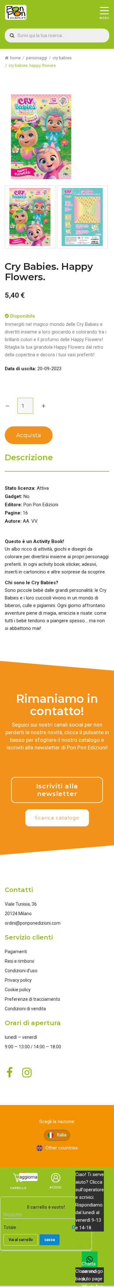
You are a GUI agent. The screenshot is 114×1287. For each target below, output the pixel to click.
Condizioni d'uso (21, 970)
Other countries (61, 1148)
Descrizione (29, 458)
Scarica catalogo (57, 818)
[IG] (75, 763)
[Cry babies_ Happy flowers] (30, 217)
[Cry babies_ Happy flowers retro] (82, 217)
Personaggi (36, 57)
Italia (60, 1135)
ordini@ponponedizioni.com (32, 923)
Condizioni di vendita (25, 1008)
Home (15, 57)
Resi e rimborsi (19, 961)
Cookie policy (18, 989)
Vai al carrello (21, 1240)
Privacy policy (18, 980)
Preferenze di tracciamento (32, 999)
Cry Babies (62, 57)
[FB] (51, 763)
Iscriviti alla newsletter (57, 790)
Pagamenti (16, 951)
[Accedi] (55, 1184)
